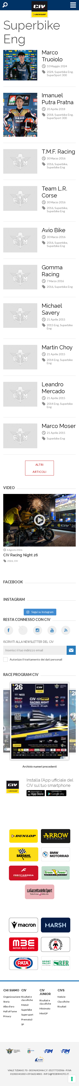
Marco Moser (59, 426)
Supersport (27, 1014)
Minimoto (45, 1008)
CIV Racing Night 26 (20, 555)
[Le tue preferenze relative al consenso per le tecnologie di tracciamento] (72, 1079)
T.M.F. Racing (58, 151)
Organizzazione (11, 996)
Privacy (7, 1016)
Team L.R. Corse (54, 192)
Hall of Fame (10, 1011)
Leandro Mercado (53, 388)
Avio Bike (53, 230)
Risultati (62, 1006)
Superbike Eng (63, 72)
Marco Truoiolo (52, 56)
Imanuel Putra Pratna (58, 99)
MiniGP (44, 1013)
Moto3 (25, 1004)
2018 (50, 114)
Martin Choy (57, 347)
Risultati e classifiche (27, 998)
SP (22, 1024)
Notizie (61, 996)
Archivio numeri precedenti (39, 766)
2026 (10, 560)
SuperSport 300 (57, 75)
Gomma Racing (52, 271)
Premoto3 (26, 1019)
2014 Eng (53, 360)
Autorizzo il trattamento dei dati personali (36, 659)
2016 (50, 164)
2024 (50, 72)
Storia (6, 1001)
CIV (16, 560)
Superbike (60, 164)
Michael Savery (52, 309)
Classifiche (63, 1001)
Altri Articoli (39, 468)
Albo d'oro (8, 1006)
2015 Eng (53, 325)
